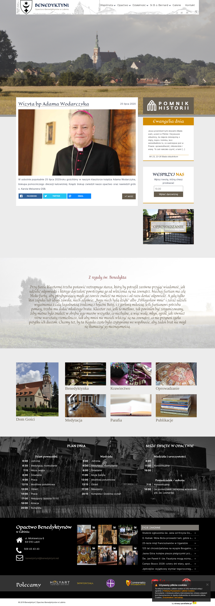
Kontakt (190, 5)
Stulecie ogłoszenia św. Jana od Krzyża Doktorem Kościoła (167, 532)
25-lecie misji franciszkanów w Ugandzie (165, 543)
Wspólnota (106, 5)
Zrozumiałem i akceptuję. (172, 597)
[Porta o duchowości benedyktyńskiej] (110, 583)
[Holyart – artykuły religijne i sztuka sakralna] (60, 583)
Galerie (177, 5)
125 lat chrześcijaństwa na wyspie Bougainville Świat (167, 548)
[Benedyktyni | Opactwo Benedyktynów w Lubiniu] (26, 7)
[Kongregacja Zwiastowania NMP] (136, 583)
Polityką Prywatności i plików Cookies (179, 591)
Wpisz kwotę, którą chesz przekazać (168, 181)
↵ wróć (129, 196)
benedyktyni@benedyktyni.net (42, 558)
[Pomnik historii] (168, 105)
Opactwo (122, 5)
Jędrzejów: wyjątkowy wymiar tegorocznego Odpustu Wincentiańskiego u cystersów (167, 568)
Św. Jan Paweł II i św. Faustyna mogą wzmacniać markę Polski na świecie (167, 558)
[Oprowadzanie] (168, 226)
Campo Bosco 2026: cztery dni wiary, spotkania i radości (167, 563)
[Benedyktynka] (85, 583)
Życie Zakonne (151, 527)
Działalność (139, 5)
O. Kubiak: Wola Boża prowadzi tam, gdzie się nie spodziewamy (167, 538)
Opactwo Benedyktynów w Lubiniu (52, 7)
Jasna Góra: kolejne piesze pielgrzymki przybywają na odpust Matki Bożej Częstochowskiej (167, 553)
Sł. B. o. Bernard (159, 5)
